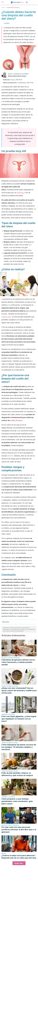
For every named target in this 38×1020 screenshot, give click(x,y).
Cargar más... (19, 863)
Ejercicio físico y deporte (10, 825)
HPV (10, 456)
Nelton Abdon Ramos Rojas (17, 76)
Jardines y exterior (8, 714)
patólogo (20, 193)
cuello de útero (16, 420)
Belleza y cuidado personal (10, 657)
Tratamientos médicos (13, 7)
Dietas (3, 853)
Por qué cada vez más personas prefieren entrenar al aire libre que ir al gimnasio (18, 829)
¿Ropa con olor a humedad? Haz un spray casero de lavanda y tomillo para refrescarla (19, 690)
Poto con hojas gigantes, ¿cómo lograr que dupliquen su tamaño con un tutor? (18, 718)
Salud (3, 7)
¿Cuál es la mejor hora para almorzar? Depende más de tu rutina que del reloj (18, 856)
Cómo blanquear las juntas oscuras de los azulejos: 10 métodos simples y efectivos (18, 747)
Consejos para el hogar (9, 686)
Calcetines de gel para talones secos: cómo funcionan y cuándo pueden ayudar (18, 662)
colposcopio (6, 317)
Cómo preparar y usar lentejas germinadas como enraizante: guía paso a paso (17, 801)
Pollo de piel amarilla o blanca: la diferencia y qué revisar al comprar (17, 774)
